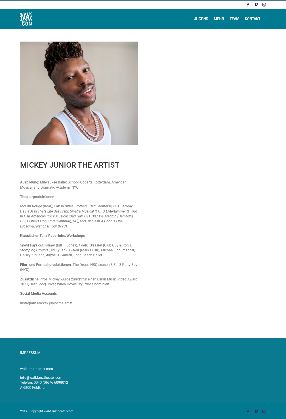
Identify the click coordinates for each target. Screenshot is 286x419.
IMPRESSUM (30, 353)
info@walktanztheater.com (41, 377)
